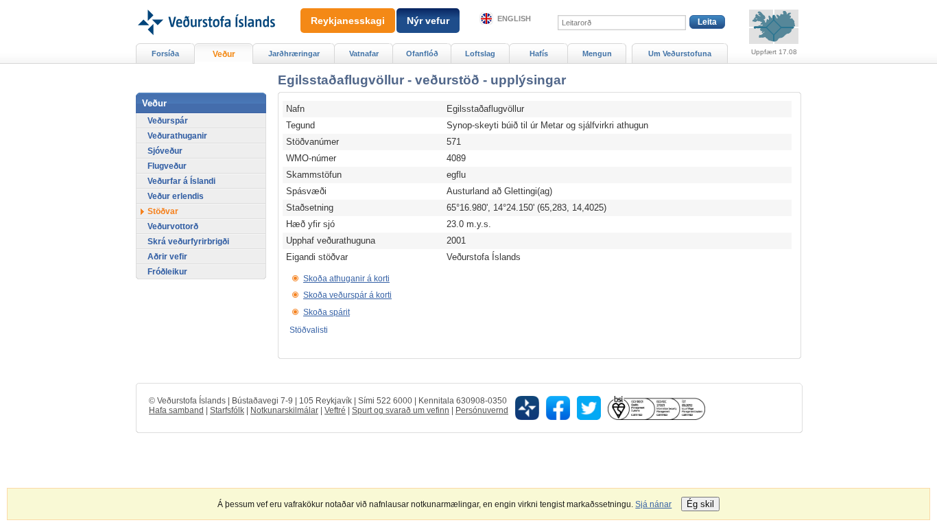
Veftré (335, 410)
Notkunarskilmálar (284, 410)
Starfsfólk (227, 410)
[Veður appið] (527, 407)
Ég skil (700, 504)
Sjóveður (164, 151)
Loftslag (480, 53)
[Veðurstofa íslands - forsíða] (205, 5)
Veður (224, 54)
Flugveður (167, 166)
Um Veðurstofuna (679, 53)
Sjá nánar (653, 504)
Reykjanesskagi (348, 20)
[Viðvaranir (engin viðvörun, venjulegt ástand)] (773, 27)
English (514, 18)
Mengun (597, 53)
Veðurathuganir (177, 136)
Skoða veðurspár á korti (347, 295)
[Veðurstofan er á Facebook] (558, 407)
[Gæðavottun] (656, 407)
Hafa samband (176, 410)
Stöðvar (162, 211)
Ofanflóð (422, 53)
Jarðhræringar (294, 53)
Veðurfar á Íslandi (181, 181)
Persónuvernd (481, 410)
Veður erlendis (175, 196)
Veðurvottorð (172, 226)
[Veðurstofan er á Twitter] (589, 407)
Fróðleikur (167, 272)
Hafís (539, 53)
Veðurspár (167, 121)
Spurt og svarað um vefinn (400, 410)
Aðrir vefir (167, 256)
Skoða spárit (326, 312)
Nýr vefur (428, 20)
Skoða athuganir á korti (346, 278)
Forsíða (165, 53)
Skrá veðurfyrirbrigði (188, 241)
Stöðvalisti (308, 330)
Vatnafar (364, 53)
